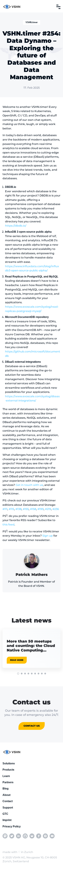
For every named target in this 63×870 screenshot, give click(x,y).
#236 (55, 509)
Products (8, 769)
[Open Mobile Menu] (58, 7)
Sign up (47, 535)
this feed (8, 524)
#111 (5, 509)
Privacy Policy (12, 826)
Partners (8, 782)
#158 (33, 509)
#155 (26, 509)
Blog (6, 788)
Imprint (7, 820)
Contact (8, 801)
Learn (6, 776)
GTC (5, 813)
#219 (48, 509)
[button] (18, 674)
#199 (40, 509)
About (6, 795)
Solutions (9, 763)
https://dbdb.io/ (15, 225)
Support (8, 807)
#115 (11, 509)
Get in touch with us (29, 485)
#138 (18, 509)
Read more (16, 660)
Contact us (32, 725)
